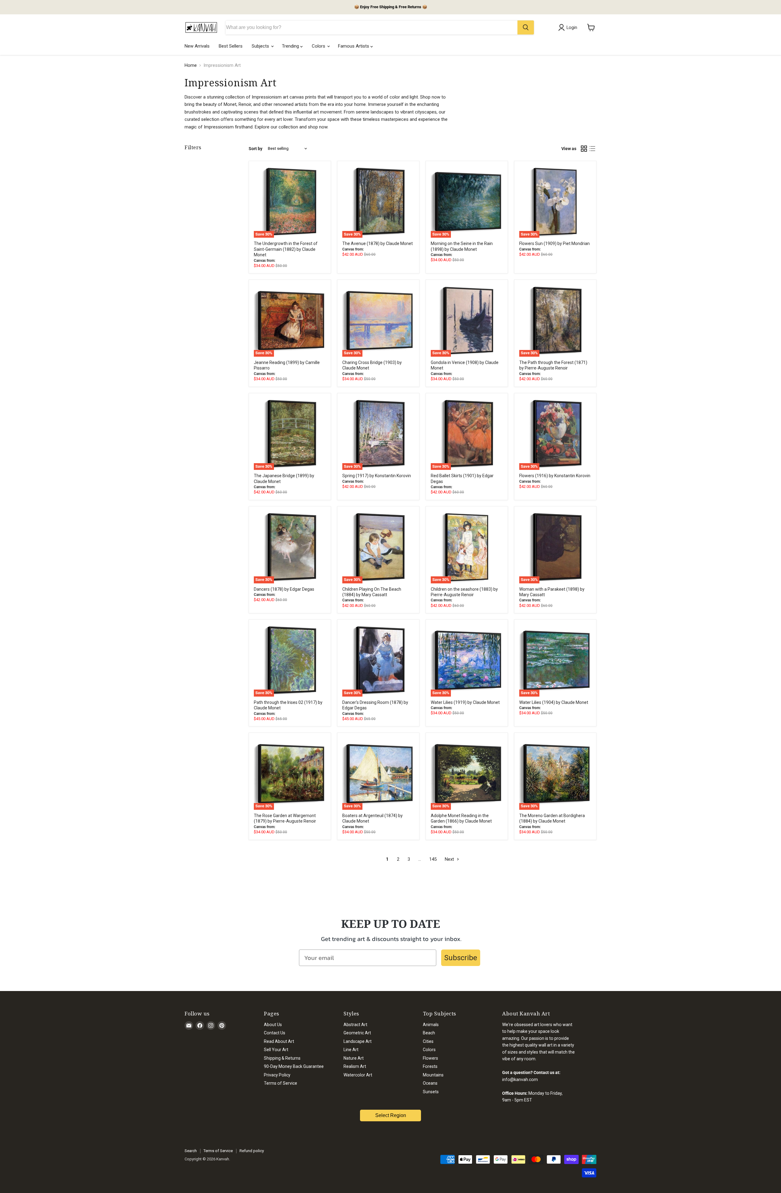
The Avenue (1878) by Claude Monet (377, 243)
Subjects (261, 46)
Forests (430, 1066)
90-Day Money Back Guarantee (294, 1066)
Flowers (430, 1058)
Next (450, 859)
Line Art (351, 1049)
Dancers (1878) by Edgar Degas (284, 589)
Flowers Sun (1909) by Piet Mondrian (554, 243)
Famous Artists (354, 46)
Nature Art (354, 1058)
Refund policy (251, 1150)
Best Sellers (231, 46)
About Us (273, 1024)
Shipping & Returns (282, 1058)
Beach (429, 1032)
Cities (428, 1041)
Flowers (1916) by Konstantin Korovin (554, 475)
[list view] (592, 148)
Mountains (433, 1074)
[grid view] (584, 148)
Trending (291, 46)
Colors (319, 46)
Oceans (430, 1083)
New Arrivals (197, 46)
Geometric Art (357, 1032)
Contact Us (274, 1032)
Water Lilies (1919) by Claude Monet (465, 702)
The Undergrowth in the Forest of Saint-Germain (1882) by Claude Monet (286, 249)
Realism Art (355, 1066)
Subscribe (460, 957)
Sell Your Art (276, 1049)
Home (191, 65)
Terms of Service (280, 1083)
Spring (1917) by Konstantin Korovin (376, 475)
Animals (431, 1024)
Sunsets (431, 1091)
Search (191, 1150)
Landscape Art (358, 1041)
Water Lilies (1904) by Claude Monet (553, 702)
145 (433, 859)
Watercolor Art (358, 1074)
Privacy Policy (277, 1074)
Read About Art (279, 1041)
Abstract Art (355, 1024)
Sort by (255, 148)
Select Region (390, 1115)
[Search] (525, 27)
